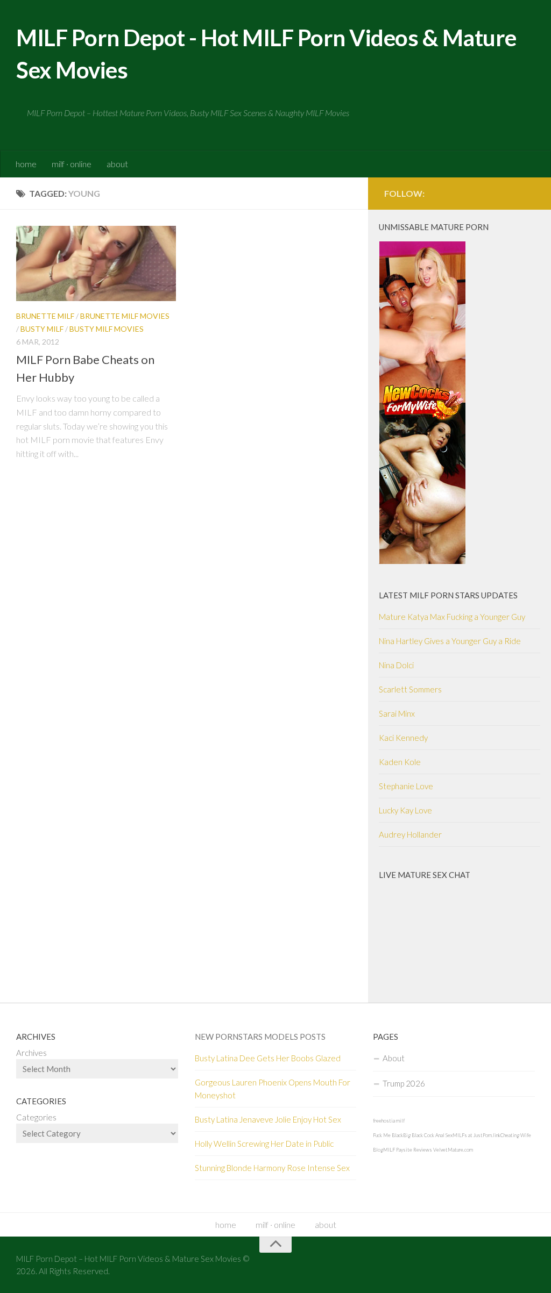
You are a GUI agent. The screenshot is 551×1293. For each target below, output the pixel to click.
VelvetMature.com (453, 1150)
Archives (31, 1053)
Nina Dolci (396, 665)
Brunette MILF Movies (124, 315)
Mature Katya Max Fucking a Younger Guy (452, 617)
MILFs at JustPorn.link (476, 1135)
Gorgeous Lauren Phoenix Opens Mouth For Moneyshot (272, 1088)
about (117, 164)
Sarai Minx (397, 713)
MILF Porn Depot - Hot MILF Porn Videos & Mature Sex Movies (266, 53)
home (26, 164)
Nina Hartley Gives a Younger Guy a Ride (450, 641)
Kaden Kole (400, 762)
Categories (36, 1117)
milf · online (71, 164)
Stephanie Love (406, 786)
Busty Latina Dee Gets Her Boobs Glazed (268, 1058)
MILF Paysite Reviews (407, 1150)
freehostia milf (389, 1121)
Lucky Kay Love (405, 810)
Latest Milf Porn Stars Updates (448, 595)
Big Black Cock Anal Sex (428, 1135)
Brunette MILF (45, 315)
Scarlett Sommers (410, 689)
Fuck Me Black (388, 1135)
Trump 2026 (404, 1083)
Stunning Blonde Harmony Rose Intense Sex (272, 1168)
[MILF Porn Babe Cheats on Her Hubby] (96, 263)
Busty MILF (41, 328)
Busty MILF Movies (106, 328)
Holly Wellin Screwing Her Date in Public (264, 1143)
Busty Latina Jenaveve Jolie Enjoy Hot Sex (268, 1119)
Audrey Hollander (410, 834)
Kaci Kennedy (403, 737)
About (394, 1058)
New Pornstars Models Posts (260, 1036)
